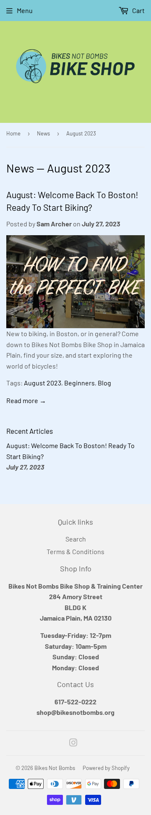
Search (75, 539)
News (43, 133)
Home (13, 133)
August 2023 (42, 383)
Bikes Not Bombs (54, 768)
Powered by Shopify (106, 768)
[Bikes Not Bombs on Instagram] (73, 743)
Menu (25, 10)
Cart (138, 10)
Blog (104, 383)
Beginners (79, 383)
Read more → (26, 400)
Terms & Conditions (75, 551)
